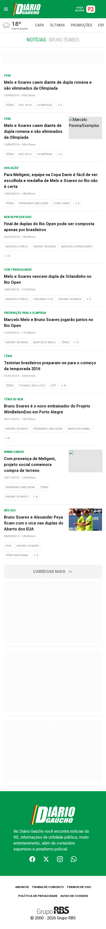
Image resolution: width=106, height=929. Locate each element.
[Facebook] (32, 859)
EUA (8, 545)
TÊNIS (10, 105)
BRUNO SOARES (45, 246)
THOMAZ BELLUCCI (32, 385)
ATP (53, 385)
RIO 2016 (25, 105)
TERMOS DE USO (79, 887)
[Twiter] (46, 859)
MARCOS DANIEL (79, 428)
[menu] (6, 9)
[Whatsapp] (74, 859)
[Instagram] (60, 859)
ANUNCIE (22, 887)
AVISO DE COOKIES (74, 896)
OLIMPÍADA (44, 105)
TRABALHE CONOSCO (48, 887)
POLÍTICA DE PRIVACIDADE (37, 896)
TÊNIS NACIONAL (17, 555)
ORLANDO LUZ (43, 299)
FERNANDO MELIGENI (33, 203)
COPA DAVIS (61, 203)
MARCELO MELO (17, 246)
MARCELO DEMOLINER (76, 246)
